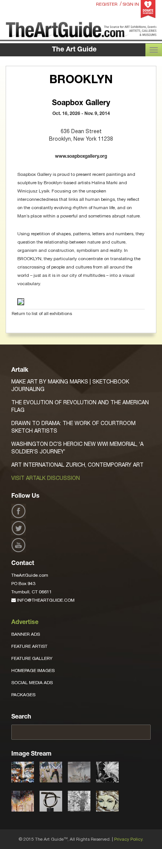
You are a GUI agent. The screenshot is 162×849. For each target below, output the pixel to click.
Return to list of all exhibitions (42, 313)
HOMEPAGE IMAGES (33, 670)
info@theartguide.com (45, 600)
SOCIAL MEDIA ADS (32, 682)
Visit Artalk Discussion (45, 478)
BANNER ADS (25, 634)
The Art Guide (74, 50)
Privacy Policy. (129, 839)
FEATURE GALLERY (31, 658)
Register (107, 4)
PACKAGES (23, 694)
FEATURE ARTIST (29, 646)
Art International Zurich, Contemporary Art (77, 465)
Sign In (130, 4)
